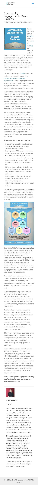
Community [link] (28, 22)
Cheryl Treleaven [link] (11, 22)
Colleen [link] (22, 74)
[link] (10, 3)
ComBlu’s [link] (30, 36)
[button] (32, 4)
